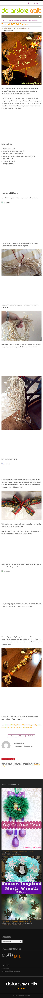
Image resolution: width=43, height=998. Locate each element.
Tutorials (34, 20)
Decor (19, 20)
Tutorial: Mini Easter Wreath (9, 853)
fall (22, 725)
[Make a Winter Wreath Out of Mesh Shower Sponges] (22, 888)
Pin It (31, 735)
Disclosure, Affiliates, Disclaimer (11, 971)
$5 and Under (5, 851)
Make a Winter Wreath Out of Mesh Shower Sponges (17, 923)
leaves (4, 727)
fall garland (26, 725)
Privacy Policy (5, 968)
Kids (27, 851)
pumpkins (9, 727)
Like (12, 735)
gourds (38, 725)
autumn (7, 725)
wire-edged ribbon (27, 727)
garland (33, 725)
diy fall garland (15, 725)
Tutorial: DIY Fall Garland (15, 24)
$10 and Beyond (12, 20)
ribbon (19, 727)
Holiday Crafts (26, 20)
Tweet (21, 735)
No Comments (25, 28)
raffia (14, 727)
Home (3, 20)
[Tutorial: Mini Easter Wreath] (22, 819)
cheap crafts (11, 851)
